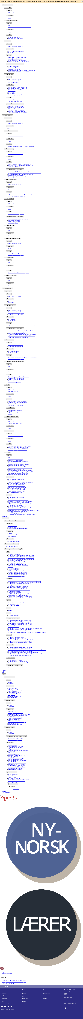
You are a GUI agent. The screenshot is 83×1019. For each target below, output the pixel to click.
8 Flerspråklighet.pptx (13, 723)
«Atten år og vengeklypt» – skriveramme (17, 112)
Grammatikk (6, 518)
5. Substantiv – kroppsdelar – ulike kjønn (18, 586)
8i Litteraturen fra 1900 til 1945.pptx (16, 765)
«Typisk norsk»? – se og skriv (15, 505)
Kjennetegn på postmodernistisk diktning (17, 474)
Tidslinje (4, 791)
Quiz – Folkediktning (13, 480)
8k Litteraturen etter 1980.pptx (15, 768)
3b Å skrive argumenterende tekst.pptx (17, 715)
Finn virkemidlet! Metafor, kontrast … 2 (17, 88)
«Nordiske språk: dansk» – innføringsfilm (18, 447)
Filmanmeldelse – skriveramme (15, 108)
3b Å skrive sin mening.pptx (15, 692)
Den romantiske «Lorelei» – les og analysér (18, 502)
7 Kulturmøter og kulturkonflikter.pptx (17, 722)
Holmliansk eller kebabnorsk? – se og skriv (18, 273)
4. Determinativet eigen (13, 627)
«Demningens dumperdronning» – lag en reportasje (20, 194)
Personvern (24, 993)
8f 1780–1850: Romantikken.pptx (16, 761)
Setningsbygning (11, 657)
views (12, 786)
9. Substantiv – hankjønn (14, 591)
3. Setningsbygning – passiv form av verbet (18, 662)
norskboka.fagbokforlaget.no (32, 1)
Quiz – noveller (11, 91)
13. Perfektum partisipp (13, 569)
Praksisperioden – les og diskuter (16, 214)
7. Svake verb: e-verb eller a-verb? (16, 561)
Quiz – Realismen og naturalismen (16, 781)
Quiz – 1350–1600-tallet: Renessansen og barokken (20, 482)
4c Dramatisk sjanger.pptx (14, 696)
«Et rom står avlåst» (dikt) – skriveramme (18, 337)
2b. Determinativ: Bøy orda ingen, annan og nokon (20, 623)
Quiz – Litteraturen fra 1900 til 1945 (16, 489)
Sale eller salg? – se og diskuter (16, 405)
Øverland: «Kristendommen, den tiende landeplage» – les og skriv (23, 510)
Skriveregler (10, 523)
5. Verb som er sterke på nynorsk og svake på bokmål (21, 559)
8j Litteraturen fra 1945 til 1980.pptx (16, 767)
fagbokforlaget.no (5, 1009)
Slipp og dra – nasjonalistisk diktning (17, 487)
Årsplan (9, 679)
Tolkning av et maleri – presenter (16, 379)
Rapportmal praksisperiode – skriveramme (18, 219)
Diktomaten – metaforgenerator (15, 106)
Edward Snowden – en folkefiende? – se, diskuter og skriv (22, 507)
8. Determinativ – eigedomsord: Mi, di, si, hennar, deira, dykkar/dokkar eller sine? (27, 632)
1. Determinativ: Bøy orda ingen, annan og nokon (19, 620)
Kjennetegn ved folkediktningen (15, 460)
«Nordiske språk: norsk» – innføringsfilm (17, 401)
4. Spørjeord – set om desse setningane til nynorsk (20, 641)
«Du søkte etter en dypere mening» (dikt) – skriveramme (21, 336)
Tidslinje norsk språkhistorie (15, 423)
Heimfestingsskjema (13, 391)
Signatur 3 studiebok (7, 288)
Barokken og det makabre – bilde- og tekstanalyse (20, 501)
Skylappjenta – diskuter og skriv (16, 255)
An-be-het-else (10, 645)
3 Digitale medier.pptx (13, 749)
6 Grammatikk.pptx (12, 697)
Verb (8, 551)
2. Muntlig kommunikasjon (11, 20)
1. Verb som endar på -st (14, 554)
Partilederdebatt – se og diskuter (16, 378)
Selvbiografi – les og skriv (14, 100)
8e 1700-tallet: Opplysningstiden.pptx (17, 760)
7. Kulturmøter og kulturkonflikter (12, 238)
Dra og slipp (11, 302)
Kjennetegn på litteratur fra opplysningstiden (18, 464)
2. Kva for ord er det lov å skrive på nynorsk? (19, 648)
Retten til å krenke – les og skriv (16, 359)
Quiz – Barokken (12, 777)
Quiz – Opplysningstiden (14, 778)
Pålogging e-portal (46, 993)
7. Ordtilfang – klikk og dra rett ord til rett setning (19, 655)
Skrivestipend (4, 993)
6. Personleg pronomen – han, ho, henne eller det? (20, 629)
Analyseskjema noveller (14, 80)
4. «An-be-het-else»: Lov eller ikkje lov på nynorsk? (20, 651)
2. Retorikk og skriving (10, 305)
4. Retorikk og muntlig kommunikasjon (14, 361)
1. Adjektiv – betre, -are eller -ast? (16, 602)
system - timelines (13, 783)
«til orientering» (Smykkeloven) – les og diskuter (19, 253)
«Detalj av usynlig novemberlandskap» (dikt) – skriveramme (22, 334)
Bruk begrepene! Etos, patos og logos (17, 311)
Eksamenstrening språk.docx (15, 740)
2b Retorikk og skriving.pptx (15, 747)
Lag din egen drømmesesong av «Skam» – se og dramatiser (22, 357)
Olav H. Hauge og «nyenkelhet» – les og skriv (19, 513)
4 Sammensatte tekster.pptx (15, 718)
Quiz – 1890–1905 (12, 782)
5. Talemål (7, 384)
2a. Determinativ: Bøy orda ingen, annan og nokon (20, 621)
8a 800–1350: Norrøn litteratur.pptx (16, 755)
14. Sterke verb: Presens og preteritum (17, 570)
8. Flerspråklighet (9, 257)
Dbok (3, 671)
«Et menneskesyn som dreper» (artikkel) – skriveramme (21, 332)
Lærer (4, 674)
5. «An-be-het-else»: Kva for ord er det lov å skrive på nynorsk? (23, 652)
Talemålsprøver (10, 407)
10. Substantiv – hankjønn (14, 592)
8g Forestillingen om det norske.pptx (17, 763)
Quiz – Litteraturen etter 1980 (15, 492)
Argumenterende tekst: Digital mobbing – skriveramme (21, 171)
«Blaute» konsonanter (13, 412)
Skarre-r (10, 414)
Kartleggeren (45, 998)
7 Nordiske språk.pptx (13, 754)
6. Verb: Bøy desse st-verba (15, 560)
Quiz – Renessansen (13, 775)
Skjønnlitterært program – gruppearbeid (17, 498)
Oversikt (9, 10)
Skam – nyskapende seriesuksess (16, 196)
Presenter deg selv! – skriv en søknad (17, 60)
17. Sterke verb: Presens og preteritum (17, 574)
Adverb (8, 613)
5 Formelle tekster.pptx (13, 719)
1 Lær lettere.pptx (12, 688)
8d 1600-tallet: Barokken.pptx (15, 759)
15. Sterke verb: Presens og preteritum (17, 572)
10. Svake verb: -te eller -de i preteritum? (18, 565)
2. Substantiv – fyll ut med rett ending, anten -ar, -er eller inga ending (24, 582)
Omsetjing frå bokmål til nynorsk (14, 665)
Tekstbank (4, 516)
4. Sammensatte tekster (10, 179)
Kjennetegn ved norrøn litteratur (15, 459)
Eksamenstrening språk (14, 380)
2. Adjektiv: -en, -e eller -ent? (15, 604)
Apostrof (10, 533)
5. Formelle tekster (9, 198)
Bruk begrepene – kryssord (14, 37)
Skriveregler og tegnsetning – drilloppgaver (15, 520)
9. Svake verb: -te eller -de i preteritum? (17, 564)
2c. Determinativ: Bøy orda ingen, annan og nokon (20, 624)
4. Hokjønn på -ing (12, 585)
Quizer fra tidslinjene (12, 772)
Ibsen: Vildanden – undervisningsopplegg (18, 509)
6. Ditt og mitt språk (9, 225)
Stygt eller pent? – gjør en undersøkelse (17, 402)
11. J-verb (10, 567)
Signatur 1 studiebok (7, 5)
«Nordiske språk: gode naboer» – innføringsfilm (19, 446)
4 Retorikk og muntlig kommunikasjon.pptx (18, 750)
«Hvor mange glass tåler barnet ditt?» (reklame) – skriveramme (23, 330)
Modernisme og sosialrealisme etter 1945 (18, 473)
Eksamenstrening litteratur (14, 382)
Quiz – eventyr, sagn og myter (15, 94)
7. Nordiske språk (9, 430)
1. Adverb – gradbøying (13, 615)
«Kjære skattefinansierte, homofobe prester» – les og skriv (22, 325)
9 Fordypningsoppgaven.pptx (15, 769)
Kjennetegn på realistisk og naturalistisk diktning (19, 466)
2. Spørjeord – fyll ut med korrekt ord (17, 638)
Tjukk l (10, 411)
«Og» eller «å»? (12, 527)
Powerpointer (10, 686)
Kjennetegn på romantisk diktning (16, 465)
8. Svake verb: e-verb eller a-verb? (16, 563)
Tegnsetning (10, 531)
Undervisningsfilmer (6, 792)
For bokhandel (25, 998)
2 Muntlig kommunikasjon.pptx (15, 689)
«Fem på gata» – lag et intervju (15, 38)
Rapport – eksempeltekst (14, 220)
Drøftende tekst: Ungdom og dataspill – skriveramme (20, 174)
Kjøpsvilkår (24, 995)
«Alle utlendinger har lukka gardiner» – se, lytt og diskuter (21, 514)
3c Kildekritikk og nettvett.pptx (15, 716)
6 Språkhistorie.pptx (13, 752)
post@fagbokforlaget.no (71, 1003)
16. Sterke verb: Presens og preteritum (17, 573)
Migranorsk (45, 996)
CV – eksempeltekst (13, 67)
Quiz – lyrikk (11, 92)
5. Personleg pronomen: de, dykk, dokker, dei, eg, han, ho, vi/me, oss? (25, 628)
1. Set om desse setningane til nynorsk (17, 667)
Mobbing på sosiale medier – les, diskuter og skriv (20, 164)
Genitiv (8, 608)
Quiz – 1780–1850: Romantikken (16, 484)
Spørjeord (9, 634)
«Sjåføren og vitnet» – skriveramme (16, 111)
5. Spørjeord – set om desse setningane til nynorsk (20, 642)
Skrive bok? (24, 996)
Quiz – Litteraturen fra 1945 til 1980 (16, 491)
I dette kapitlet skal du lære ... (15, 13)
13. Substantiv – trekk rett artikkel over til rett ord (20, 596)
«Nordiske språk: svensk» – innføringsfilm (18, 448)
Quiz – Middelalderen (13, 774)
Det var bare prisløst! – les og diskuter (17, 403)
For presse (24, 1001)
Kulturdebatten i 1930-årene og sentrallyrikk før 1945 (20, 472)
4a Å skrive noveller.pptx (14, 693)
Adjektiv (9, 600)
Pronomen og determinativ (13, 618)
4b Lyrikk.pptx (11, 695)
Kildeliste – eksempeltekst (14, 69)
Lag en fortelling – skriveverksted (16, 107)
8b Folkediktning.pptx (13, 756)
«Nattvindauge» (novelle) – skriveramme (17, 333)
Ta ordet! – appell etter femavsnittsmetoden (18, 377)
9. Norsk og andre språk (10, 275)
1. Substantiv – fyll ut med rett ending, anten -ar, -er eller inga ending (24, 581)
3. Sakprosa (8, 41)
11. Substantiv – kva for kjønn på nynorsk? (18, 594)
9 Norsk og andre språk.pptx (15, 724)
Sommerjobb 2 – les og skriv (15, 59)
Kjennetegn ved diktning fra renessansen (18, 461)
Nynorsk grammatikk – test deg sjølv (13, 549)
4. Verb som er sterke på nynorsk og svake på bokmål (21, 558)
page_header (16, 789)
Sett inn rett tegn (12, 536)
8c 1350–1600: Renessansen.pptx (16, 758)
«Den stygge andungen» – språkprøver (17, 450)
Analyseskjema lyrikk (13, 82)
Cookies (3, 1001)
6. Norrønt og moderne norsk (11, 416)
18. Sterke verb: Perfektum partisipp (16, 576)
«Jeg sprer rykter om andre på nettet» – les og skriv (20, 165)
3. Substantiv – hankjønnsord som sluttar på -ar (19, 583)
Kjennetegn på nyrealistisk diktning (16, 469)
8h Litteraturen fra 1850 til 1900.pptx (16, 764)
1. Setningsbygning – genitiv (15, 660)
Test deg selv (10, 15)
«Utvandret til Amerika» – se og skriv (17, 506)
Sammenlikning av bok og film (15, 346)
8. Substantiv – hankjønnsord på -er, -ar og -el (19, 590)
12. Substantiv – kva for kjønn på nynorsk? (18, 595)
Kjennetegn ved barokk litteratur (15, 463)
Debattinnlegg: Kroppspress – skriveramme (18, 71)
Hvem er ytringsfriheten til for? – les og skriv (18, 61)
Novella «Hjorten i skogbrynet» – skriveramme (19, 177)
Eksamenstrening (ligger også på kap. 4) (16, 736)
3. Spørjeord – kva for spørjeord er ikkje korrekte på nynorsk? (22, 639)
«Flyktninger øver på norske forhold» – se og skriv (20, 504)
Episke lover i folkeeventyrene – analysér (18, 500)
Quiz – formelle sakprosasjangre (16, 51)
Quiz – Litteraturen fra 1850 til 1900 (16, 488)
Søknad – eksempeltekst (14, 66)
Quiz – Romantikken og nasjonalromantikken (18, 779)
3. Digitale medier (9, 339)
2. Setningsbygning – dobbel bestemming (18, 661)
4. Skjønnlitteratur (9, 74)
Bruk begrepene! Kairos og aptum (16, 313)
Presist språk (10, 538)
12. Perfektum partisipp (13, 568)
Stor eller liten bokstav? (14, 535)
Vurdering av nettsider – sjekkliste (16, 314)
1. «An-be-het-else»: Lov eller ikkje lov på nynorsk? (20, 647)
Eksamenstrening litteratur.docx (15, 738)
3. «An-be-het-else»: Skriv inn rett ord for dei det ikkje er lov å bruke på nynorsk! (27, 650)
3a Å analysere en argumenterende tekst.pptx (19, 714)
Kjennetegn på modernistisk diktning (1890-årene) (20, 468)
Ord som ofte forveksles (14, 541)
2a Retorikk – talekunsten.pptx (15, 746)
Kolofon (4, 672)
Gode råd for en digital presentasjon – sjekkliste (19, 27)
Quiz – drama (11, 93)
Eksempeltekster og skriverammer (15, 64)
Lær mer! (9, 34)
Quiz (9, 18)
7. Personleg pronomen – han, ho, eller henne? (19, 630)
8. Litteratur (7, 452)
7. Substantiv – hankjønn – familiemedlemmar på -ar (20, 588)
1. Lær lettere (8, 7)
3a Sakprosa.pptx (12, 691)
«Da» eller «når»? (12, 526)
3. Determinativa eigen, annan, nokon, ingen (18, 625)
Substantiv (9, 578)
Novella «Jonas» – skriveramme (16, 175)
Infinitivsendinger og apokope (15, 410)
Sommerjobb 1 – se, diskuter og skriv (17, 57)
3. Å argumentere (9, 148)
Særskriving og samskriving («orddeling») (18, 528)
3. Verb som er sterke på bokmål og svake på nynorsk (21, 556)
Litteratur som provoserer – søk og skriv (17, 511)
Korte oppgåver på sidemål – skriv (16, 497)
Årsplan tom (11, 683)
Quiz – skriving (11, 320)
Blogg (3, 995)
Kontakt (4, 670)
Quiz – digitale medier (13, 351)
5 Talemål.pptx (11, 751)
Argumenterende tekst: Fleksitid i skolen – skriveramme (21, 70)
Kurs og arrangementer (6, 996)
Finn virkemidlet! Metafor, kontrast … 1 (17, 87)
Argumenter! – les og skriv (14, 166)
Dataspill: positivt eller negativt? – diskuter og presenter (21, 146)
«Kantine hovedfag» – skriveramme (16, 110)
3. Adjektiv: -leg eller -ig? (14, 605)
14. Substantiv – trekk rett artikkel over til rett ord (20, 597)
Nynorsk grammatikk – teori (11, 543)
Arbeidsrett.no (45, 995)
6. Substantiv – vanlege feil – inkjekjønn (17, 587)
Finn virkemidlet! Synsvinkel (15, 89)
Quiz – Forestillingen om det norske (16, 486)
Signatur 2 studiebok (7, 115)
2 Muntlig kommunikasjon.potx (15, 713)
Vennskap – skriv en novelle (15, 101)
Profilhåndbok (4, 998)
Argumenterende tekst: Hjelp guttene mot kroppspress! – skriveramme (24, 173)
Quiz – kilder (11, 52)
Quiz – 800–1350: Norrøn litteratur (16, 479)
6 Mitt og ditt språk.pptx (14, 720)
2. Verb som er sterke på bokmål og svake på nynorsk (21, 555)
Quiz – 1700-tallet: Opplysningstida (16, 483)
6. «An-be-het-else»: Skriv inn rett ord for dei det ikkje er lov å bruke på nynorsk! (27, 653)
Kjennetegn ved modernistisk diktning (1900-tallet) (20, 470)
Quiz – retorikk (11, 319)
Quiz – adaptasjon (12, 352)
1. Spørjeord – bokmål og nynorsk (16, 637)
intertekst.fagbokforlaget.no (71, 1)
